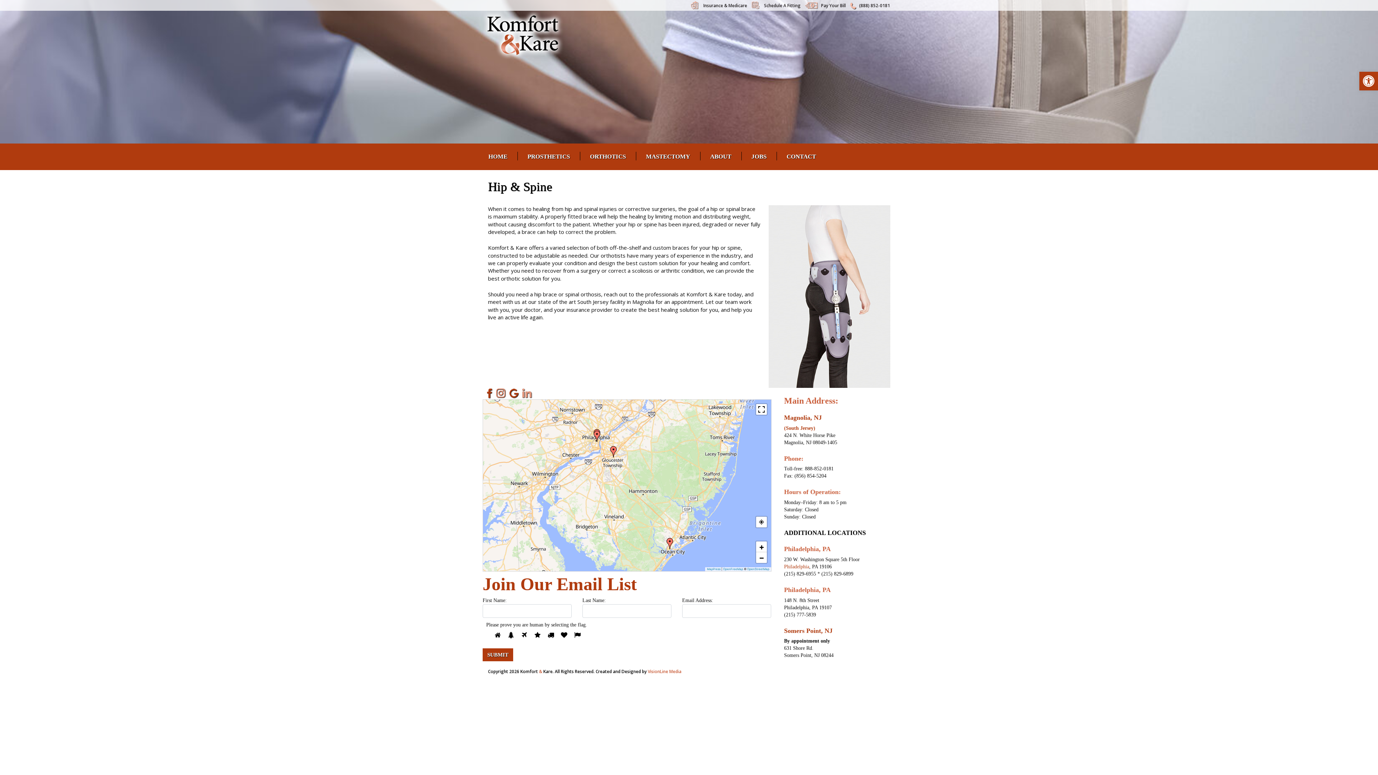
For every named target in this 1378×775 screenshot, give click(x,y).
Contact (801, 156)
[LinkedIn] (527, 393)
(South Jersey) (799, 428)
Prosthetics (549, 156)
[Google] (514, 393)
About (720, 156)
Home (497, 156)
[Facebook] (488, 393)
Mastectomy (668, 156)
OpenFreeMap (733, 569)
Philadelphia (796, 566)
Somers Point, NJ (808, 630)
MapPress (714, 569)
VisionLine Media (664, 671)
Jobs (759, 156)
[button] (1368, 81)
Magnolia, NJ (803, 417)
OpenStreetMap (758, 569)
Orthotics (608, 156)
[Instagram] (501, 393)
